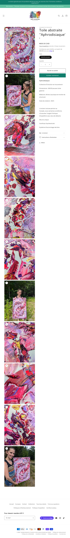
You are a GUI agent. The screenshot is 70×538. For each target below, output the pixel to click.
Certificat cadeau (51, 508)
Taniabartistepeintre (25, 532)
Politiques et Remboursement (22, 508)
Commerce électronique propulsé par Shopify (40, 532)
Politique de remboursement (59, 532)
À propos (18, 504)
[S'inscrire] (33, 518)
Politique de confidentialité (28, 534)
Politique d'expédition (38, 508)
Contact (24, 504)
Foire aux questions (53, 504)
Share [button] (43, 142)
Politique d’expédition (53, 534)
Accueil (11, 504)
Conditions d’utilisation (41, 534)
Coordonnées (62, 534)
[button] (3, 16)
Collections (31, 504)
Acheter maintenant (52, 75)
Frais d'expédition (44, 46)
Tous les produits (41, 504)
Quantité (41, 61)
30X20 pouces (45, 57)
